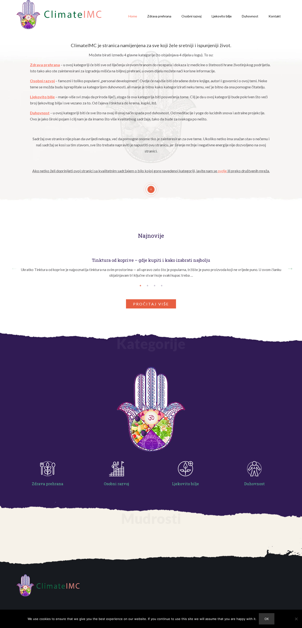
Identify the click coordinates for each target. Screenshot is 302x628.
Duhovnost (250, 16)
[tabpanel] (151, 266)
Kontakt (274, 16)
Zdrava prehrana (159, 16)
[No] (296, 618)
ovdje (222, 170)
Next (289, 266)
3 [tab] (154, 285)
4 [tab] (161, 285)
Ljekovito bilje (222, 16)
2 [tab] (147, 285)
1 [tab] (140, 285)
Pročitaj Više (151, 304)
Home (132, 16)
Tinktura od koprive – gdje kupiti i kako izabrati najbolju (151, 260)
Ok (266, 619)
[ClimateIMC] (59, 15)
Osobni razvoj (191, 16)
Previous (13, 266)
